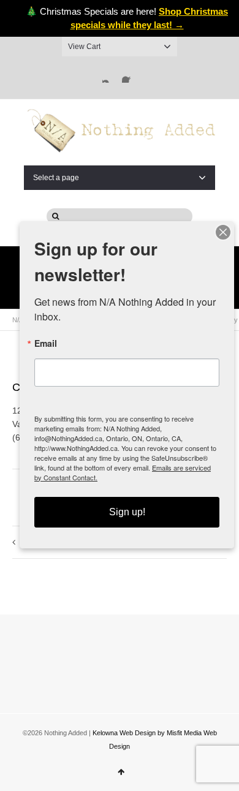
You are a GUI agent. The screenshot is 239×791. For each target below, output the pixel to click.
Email (45, 343)
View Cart (84, 46)
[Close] (223, 232)
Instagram (109, 75)
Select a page (56, 177)
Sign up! (127, 512)
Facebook (129, 75)
